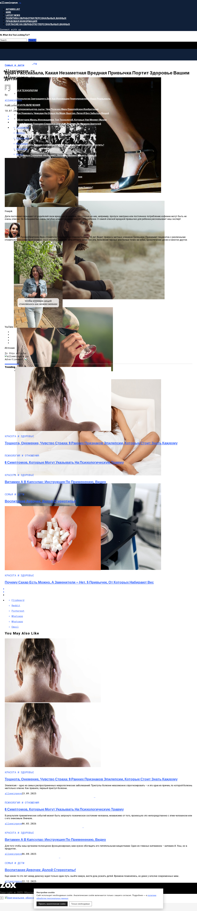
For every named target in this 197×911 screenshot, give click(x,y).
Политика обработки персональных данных (36, 18)
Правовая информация (21, 21)
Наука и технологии (24, 90)
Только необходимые (80, 904)
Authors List (13, 9)
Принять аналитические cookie (52, 904)
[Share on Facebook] (101, 588)
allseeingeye (13, 100)
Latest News (13, 15)
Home (8, 12)
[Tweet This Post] (101, 591)
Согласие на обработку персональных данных (38, 24)
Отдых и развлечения (25, 105)
